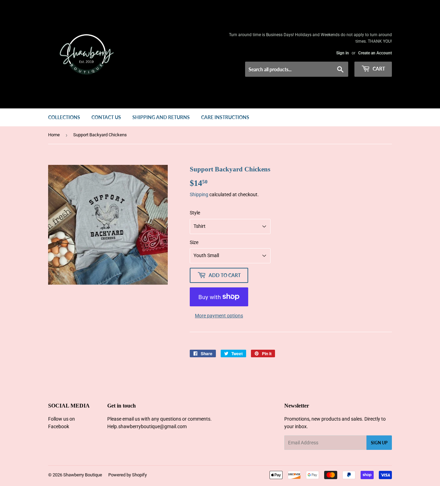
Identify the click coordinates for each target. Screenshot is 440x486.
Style (195, 212)
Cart (378, 69)
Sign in (342, 53)
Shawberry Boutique (82, 474)
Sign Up (379, 442)
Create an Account (375, 53)
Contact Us (106, 117)
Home (54, 134)
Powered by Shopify (127, 474)
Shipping (199, 194)
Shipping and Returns (161, 117)
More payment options (219, 315)
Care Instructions (225, 117)
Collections (64, 117)
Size (194, 242)
